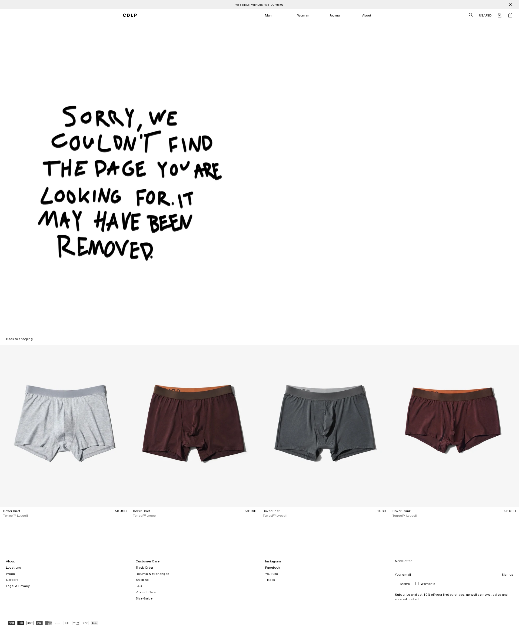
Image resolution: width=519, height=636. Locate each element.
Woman (303, 15)
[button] (499, 15)
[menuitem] (268, 15)
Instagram (273, 561)
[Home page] (130, 15)
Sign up (507, 574)
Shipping (142, 579)
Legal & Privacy (18, 586)
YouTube (271, 573)
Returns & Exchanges (152, 573)
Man (268, 15)
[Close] (510, 4)
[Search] (471, 15)
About (366, 15)
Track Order (145, 567)
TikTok (270, 579)
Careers (12, 579)
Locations (13, 567)
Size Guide (144, 598)
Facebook (272, 567)
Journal (335, 15)
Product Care (146, 592)
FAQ (139, 586)
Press (10, 573)
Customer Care (147, 561)
